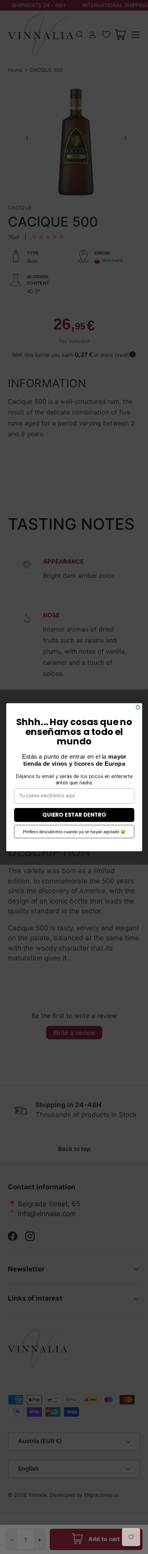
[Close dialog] (137, 707)
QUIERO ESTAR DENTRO (74, 814)
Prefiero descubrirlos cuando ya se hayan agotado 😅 (73, 831)
